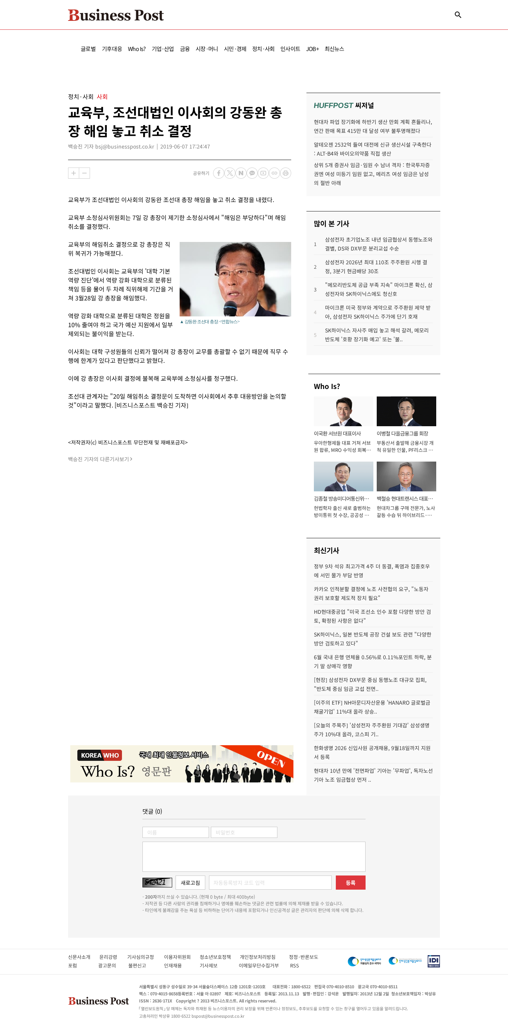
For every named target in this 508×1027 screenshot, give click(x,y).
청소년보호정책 (220, 956)
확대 (73, 173)
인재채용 (178, 965)
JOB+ (312, 48)
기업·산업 (163, 48)
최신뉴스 (334, 48)
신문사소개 (83, 956)
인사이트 (290, 48)
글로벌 (88, 48)
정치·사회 (263, 48)
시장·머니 (207, 48)
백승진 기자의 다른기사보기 (98, 459)
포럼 (79, 965)
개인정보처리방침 (264, 956)
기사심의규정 (145, 956)
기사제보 (215, 965)
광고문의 (109, 965)
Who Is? (136, 48)
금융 (185, 48)
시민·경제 (235, 48)
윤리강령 (113, 956)
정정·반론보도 (303, 956)
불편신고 (142, 965)
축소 (84, 173)
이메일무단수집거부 (260, 965)
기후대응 (112, 48)
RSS (294, 965)
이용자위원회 (182, 956)
